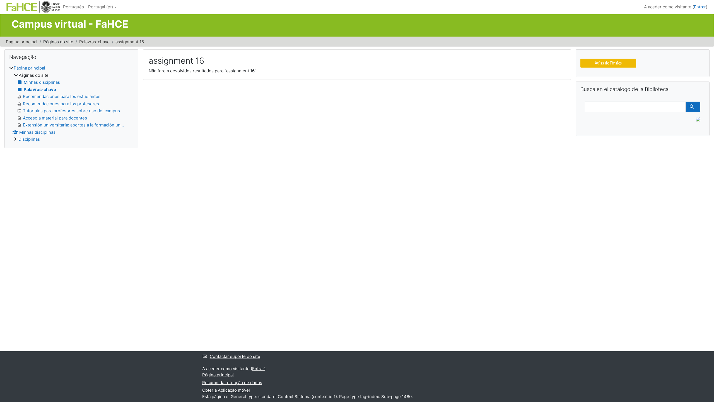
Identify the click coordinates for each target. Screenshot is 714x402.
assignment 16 (129, 41)
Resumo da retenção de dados (232, 382)
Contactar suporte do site (235, 356)
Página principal (21, 41)
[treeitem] (71, 104)
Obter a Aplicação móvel (226, 390)
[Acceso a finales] (608, 62)
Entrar (700, 6)
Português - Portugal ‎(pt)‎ (88, 6)
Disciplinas (29, 139)
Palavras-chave (94, 41)
